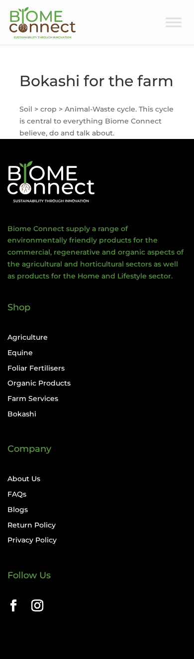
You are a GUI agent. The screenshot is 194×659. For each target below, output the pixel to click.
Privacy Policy (32, 539)
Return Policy (31, 525)
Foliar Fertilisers (36, 368)
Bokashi (21, 413)
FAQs (16, 494)
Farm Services (32, 398)
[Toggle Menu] (174, 22)
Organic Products (39, 383)
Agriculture (27, 337)
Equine (20, 352)
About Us (23, 478)
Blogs (17, 509)
